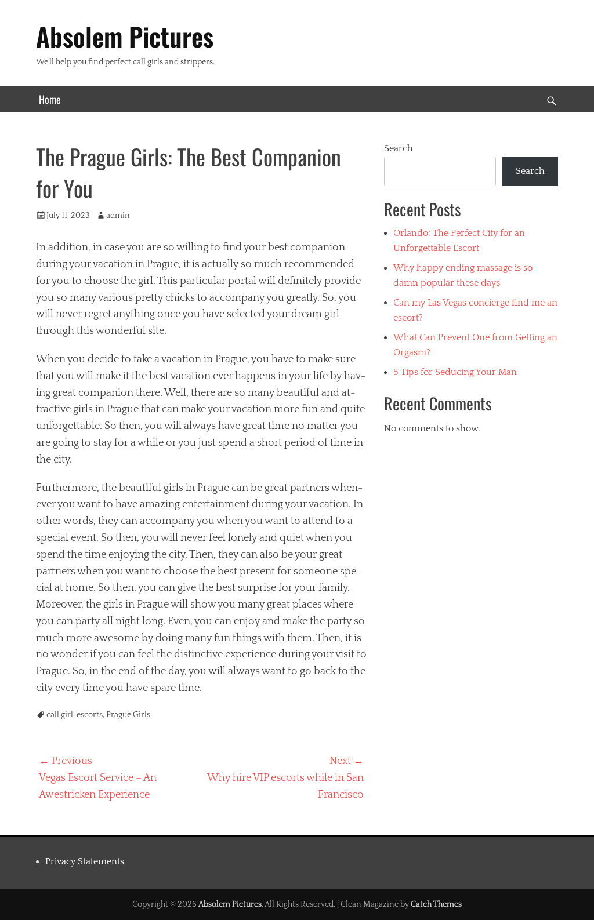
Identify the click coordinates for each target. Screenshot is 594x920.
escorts (90, 714)
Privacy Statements (84, 861)
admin (118, 215)
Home (50, 99)
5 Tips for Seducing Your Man (455, 372)
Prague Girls (128, 714)
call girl (59, 714)
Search (398, 148)
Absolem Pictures (124, 36)
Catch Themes (436, 904)
